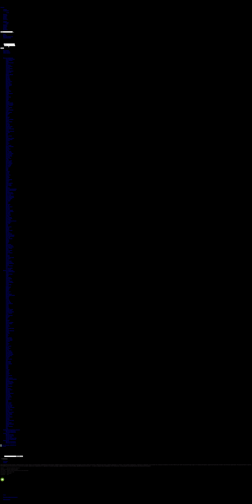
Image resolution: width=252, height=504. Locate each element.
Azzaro (7, 73)
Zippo (7, 428)
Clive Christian (9, 107)
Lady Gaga (8, 174)
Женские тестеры (10, 434)
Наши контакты (6, 499)
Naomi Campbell (9, 210)
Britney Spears (9, 83)
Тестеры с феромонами (11, 439)
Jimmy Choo (8, 158)
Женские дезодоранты (11, 441)
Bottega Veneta (9, 81)
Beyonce (7, 76)
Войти (2, 48)
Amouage (8, 67)
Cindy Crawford (9, 105)
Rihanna (7, 229)
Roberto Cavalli (9, 230)
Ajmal (7, 63)
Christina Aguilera (9, 104)
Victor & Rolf (8, 261)
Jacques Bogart (9, 351)
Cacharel (7, 89)
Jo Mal (7, 159)
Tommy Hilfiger (9, 252)
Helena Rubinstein (9, 146)
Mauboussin (8, 199)
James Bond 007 (9, 353)
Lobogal (7, 180)
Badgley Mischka (9, 74)
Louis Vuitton (8, 185)
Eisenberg (8, 124)
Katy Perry (8, 166)
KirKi (7, 170)
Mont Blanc (8, 388)
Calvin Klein (8, 91)
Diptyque (8, 117)
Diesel (7, 114)
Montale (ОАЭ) (9, 206)
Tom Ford (8, 251)
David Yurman (9, 112)
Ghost (7, 137)
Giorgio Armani (9, 139)
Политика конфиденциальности (10, 497)
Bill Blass (8, 78)
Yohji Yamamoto (9, 265)
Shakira (7, 239)
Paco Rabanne (9, 217)
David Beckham (9, 315)
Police (7, 224)
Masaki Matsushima (10, 197)
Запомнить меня (4, 46)
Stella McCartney (9, 245)
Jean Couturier (9, 152)
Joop (7, 360)
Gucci (7, 141)
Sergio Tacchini (9, 238)
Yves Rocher (8, 269)
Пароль (2, 45)
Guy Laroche (8, 145)
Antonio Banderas (9, 70)
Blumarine (8, 79)
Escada (7, 130)
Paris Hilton (8, 219)
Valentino (8, 256)
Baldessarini (8, 287)
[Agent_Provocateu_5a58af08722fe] (8, 445)
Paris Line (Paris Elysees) (11, 220)
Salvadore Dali (9, 233)
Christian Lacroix (9, 102)
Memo (7, 202)
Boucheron (8, 82)
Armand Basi (8, 72)
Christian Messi (9, 310)
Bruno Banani (9, 85)
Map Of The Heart (10, 193)
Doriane (7, 120)
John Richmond (9, 163)
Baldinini (8, 75)
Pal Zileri (8, 397)
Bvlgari (7, 87)
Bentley (7, 290)
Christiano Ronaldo (10, 311)
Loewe (7, 181)
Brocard (7, 292)
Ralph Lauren (8, 226)
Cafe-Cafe (8, 301)
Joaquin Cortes (9, 160)
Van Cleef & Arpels (10, 257)
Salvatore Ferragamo (10, 235)
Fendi (7, 133)
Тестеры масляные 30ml (11, 438)
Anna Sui (8, 69)
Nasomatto (8, 212)
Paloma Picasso (9, 218)
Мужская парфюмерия (8, 270)
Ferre (7, 134)
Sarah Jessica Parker (10, 236)
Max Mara (8, 200)
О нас (4, 494)
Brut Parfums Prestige (10, 295)
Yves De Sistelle (9, 268)
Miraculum (8, 204)
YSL (7, 266)
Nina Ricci (8, 213)
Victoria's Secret (9, 262)
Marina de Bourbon (10, 196)
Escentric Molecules (10, 131)
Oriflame (7, 216)
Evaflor (7, 331)
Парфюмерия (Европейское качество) (11, 429)
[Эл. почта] (3, 446)
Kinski (7, 367)
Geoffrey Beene (9, 338)
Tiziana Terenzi (9, 250)
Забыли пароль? (6, 52)
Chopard (7, 101)
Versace (7, 259)
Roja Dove (8, 232)
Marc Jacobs (8, 194)
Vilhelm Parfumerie (10, 263)
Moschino (8, 209)
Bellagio (7, 289)
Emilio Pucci (8, 127)
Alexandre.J (8, 65)
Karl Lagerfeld (9, 363)
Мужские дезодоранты (11, 442)
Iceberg (7, 150)
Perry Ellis (8, 223)
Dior (7, 115)
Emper (7, 327)
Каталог (5, 35)
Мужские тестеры (10, 435)
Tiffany (7, 249)
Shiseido (7, 240)
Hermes (7, 147)
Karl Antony (8, 362)
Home (4, 34)
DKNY (7, 118)
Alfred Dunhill (9, 278)
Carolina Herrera (9, 93)
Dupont (7, 122)
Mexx (7, 203)
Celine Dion (8, 96)
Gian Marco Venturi (10, 138)
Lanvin (7, 178)
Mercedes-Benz (9, 386)
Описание (5, 461)
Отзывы (5, 462)
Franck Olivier (9, 135)
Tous (7, 253)
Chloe (7, 100)
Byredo (7, 88)
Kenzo (7, 167)
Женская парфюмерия (8, 36)
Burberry (8, 86)
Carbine (7, 92)
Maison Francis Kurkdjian (11, 189)
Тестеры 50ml (9, 436)
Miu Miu (7, 205)
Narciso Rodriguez (10, 211)
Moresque (8, 207)
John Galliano (9, 161)
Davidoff (8, 113)
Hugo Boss (8, 148)
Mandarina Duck (9, 192)
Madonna (8, 187)
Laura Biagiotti (9, 179)
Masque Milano (9, 198)
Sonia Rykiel (8, 244)
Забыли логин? (6, 51)
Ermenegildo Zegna (10, 128)
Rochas (7, 231)
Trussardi (8, 255)
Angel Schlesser (9, 68)
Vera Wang (8, 258)
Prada (7, 225)
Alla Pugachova (9, 66)
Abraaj (7, 272)
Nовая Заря (8, 215)
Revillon (7, 227)
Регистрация (6, 50)
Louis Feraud (8, 184)
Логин (2, 44)
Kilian (7, 168)
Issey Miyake (8, 151)
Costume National (9, 109)
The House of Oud (10, 246)
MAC (7, 186)
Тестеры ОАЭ (6, 433)
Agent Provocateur (7, 37)
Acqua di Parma (9, 60)
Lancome (8, 177)
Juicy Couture (9, 164)
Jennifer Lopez (9, 154)
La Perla (7, 172)
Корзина (2, 7)
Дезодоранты (6, 440)
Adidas (7, 61)
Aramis (7, 283)
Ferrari (7, 335)
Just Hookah (8, 165)
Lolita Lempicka (9, 183)
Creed (7, 111)
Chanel (7, 99)
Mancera (7, 191)
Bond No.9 (8, 80)
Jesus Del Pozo (9, 155)
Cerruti (7, 98)
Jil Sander (8, 157)
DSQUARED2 (9, 121)
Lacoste (7, 173)
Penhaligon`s (8, 222)
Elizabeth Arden (9, 126)
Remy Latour (8, 403)
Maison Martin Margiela (11, 190)
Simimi (7, 242)
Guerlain (7, 142)
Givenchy (8, 140)
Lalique (7, 176)
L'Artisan (8, 171)
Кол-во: (2, 456)
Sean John (8, 237)
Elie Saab (8, 125)
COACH (8, 108)
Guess (7, 144)
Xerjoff (7, 264)
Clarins (7, 106)
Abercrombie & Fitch (10, 59)
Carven (7, 95)
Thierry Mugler (9, 248)
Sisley (7, 243)
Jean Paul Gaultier (9, 153)
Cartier (7, 94)
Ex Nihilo (8, 132)
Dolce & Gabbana (9, 119)
